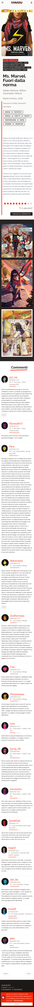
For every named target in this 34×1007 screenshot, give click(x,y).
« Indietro (5, 973)
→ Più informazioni (18, 1000)
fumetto (17, 116)
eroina (22, 120)
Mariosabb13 (16, 423)
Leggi (3, 415)
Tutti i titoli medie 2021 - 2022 (16, 63)
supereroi (8, 124)
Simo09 (12, 909)
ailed (12, 938)
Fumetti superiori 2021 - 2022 (15, 70)
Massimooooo (17, 694)
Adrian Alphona (10, 90)
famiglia (8, 116)
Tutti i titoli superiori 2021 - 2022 (17, 67)
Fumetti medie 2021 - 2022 (14, 65)
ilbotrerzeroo (16, 560)
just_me (13, 377)
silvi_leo (14, 879)
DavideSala (14, 820)
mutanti (27, 116)
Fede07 (12, 848)
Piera (11, 446)
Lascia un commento (21, 214)
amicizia (7, 112)
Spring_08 (15, 748)
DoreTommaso (17, 615)
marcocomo (16, 789)
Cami (12, 723)
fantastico (17, 112)
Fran (12, 667)
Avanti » (29, 973)
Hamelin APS (10, 987)
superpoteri (19, 124)
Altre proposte (10, 60)
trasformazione (10, 120)
